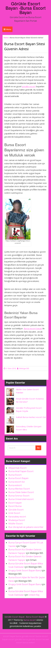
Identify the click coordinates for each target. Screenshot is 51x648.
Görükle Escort (16, 509)
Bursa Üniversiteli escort (21, 499)
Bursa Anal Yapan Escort (20, 471)
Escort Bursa (14, 506)
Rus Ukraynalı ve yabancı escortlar (25, 527)
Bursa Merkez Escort (19, 488)
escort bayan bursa (12, 636)
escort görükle (15, 639)
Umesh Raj (33, 594)
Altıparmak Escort (17, 467)
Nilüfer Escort (15, 523)
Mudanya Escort (16, 520)
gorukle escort (28, 86)
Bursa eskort (15, 485)
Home (5, 37)
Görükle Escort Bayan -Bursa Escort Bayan (26, 7)
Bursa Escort (14, 474)
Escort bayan (15, 502)
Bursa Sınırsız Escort (18, 495)
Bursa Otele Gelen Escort (21, 492)
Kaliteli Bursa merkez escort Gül (31, 417)
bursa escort (30, 619)
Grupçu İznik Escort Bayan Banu (24, 570)
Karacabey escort (17, 516)
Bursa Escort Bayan (18, 478)
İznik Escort (14, 513)
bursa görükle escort (32, 639)
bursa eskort (29, 642)
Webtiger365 (24, 368)
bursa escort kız (16, 481)
